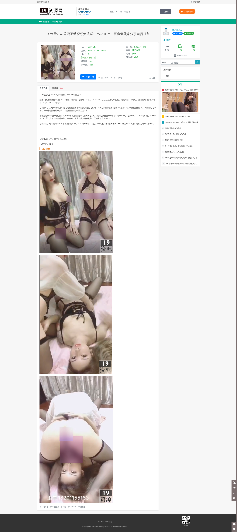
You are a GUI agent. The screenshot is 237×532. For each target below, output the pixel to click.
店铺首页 (45, 21)
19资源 (109, 521)
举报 (153, 78)
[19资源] (56, 11)
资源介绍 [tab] (43, 88)
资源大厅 (138, 46)
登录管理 (196, 2)
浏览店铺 (178, 33)
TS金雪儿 (55, 507)
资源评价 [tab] (57, 88)
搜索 (167, 11)
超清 (136, 56)
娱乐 (134, 53)
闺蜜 (64, 507)
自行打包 (45, 507)
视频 (144, 46)
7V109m (73, 507)
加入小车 (105, 77)
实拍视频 (136, 50)
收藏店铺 (189, 33)
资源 (167, 76)
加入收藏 (118, 77)
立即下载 (89, 76)
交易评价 (57, 21)
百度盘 (82, 507)
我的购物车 (188, 11)
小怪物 (168, 40)
